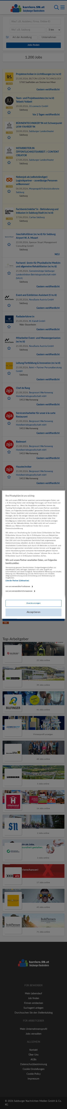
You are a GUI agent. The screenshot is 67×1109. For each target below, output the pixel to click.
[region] (33, 554)
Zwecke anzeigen (33, 603)
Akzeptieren (34, 612)
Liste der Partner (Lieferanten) (17, 581)
